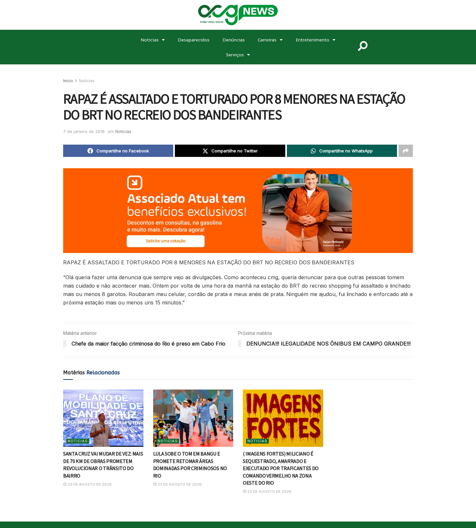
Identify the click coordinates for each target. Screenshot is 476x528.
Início (68, 80)
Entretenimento (312, 40)
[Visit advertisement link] (238, 210)
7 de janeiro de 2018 (84, 131)
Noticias (150, 40)
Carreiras (267, 40)
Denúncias (233, 40)
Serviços (235, 54)
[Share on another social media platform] (406, 151)
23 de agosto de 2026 (89, 484)
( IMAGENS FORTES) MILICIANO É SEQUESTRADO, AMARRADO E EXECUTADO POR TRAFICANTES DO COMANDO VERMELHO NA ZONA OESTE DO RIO (281, 468)
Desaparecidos (194, 40)
